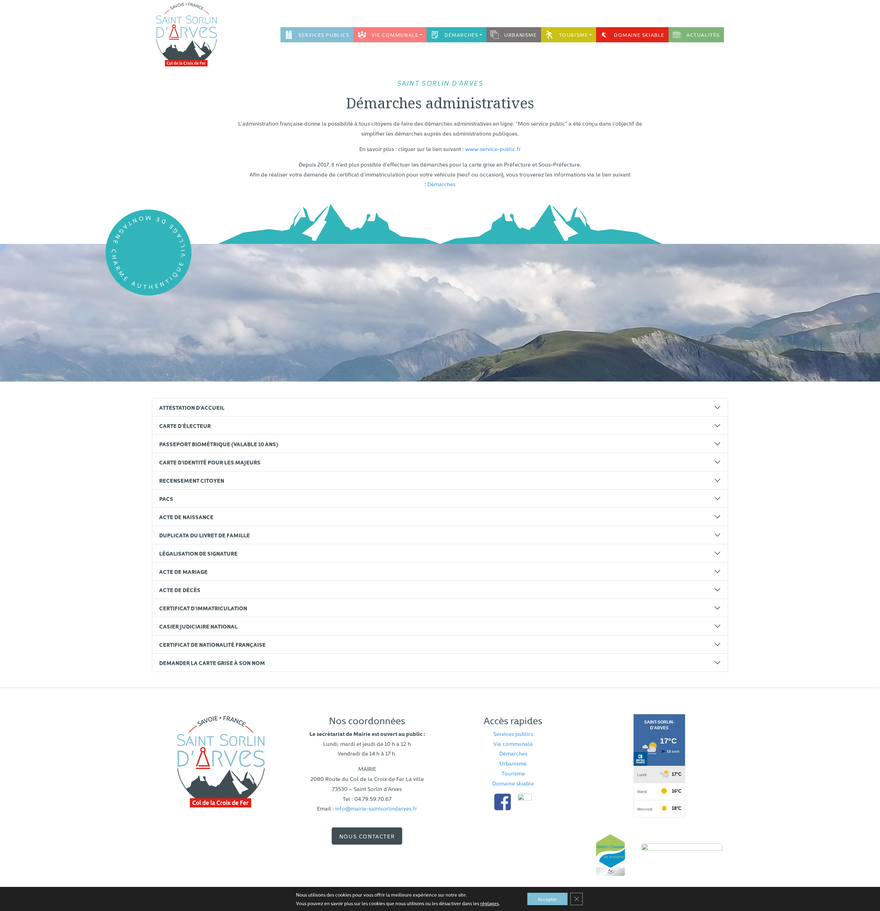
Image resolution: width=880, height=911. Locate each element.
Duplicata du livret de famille (204, 535)
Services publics (324, 34)
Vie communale (395, 34)
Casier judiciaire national (198, 626)
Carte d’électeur (185, 425)
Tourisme (573, 34)
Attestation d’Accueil (191, 407)
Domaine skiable (639, 34)
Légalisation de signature (198, 553)
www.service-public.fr (493, 148)
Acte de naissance (186, 517)
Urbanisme (520, 34)
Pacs (166, 498)
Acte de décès (179, 589)
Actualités (703, 34)
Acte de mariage (183, 571)
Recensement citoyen (191, 480)
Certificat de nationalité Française (212, 644)
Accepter (547, 899)
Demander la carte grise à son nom (212, 662)
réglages (489, 903)
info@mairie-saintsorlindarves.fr (376, 808)
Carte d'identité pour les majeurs (210, 462)
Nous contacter (367, 836)
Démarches (461, 34)
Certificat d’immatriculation (203, 608)
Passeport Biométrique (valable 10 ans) (218, 444)
